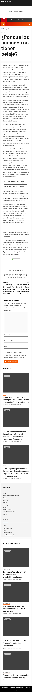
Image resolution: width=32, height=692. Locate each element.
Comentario (8, 310)
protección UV (24, 96)
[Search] (29, 24)
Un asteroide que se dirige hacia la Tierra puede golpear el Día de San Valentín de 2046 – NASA (9, 288)
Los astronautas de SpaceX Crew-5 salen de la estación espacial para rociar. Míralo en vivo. (22, 288)
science (3, 32)
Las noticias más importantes (11, 495)
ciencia (5, 502)
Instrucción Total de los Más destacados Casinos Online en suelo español (14, 608)
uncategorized (6, 569)
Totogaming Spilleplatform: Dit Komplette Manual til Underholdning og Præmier (14, 574)
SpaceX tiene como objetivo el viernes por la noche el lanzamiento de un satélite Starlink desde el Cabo (16, 399)
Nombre (7, 335)
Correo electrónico (10, 341)
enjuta (20, 67)
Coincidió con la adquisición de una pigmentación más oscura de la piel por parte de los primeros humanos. (16, 92)
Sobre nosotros (7, 528)
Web (5, 347)
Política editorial (7, 532)
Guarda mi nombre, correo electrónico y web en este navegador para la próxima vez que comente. (15, 355)
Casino (5, 514)
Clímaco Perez (17, 579)
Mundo (5, 498)
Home (4, 493)
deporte (5, 507)
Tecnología (6, 505)
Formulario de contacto (9, 512)
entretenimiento (7, 509)
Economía (5, 500)
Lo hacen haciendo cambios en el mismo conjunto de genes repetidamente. (15, 196)
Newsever (24, 688)
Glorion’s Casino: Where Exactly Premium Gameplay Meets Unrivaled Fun (14, 643)
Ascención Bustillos (8, 59)
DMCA (4, 530)
